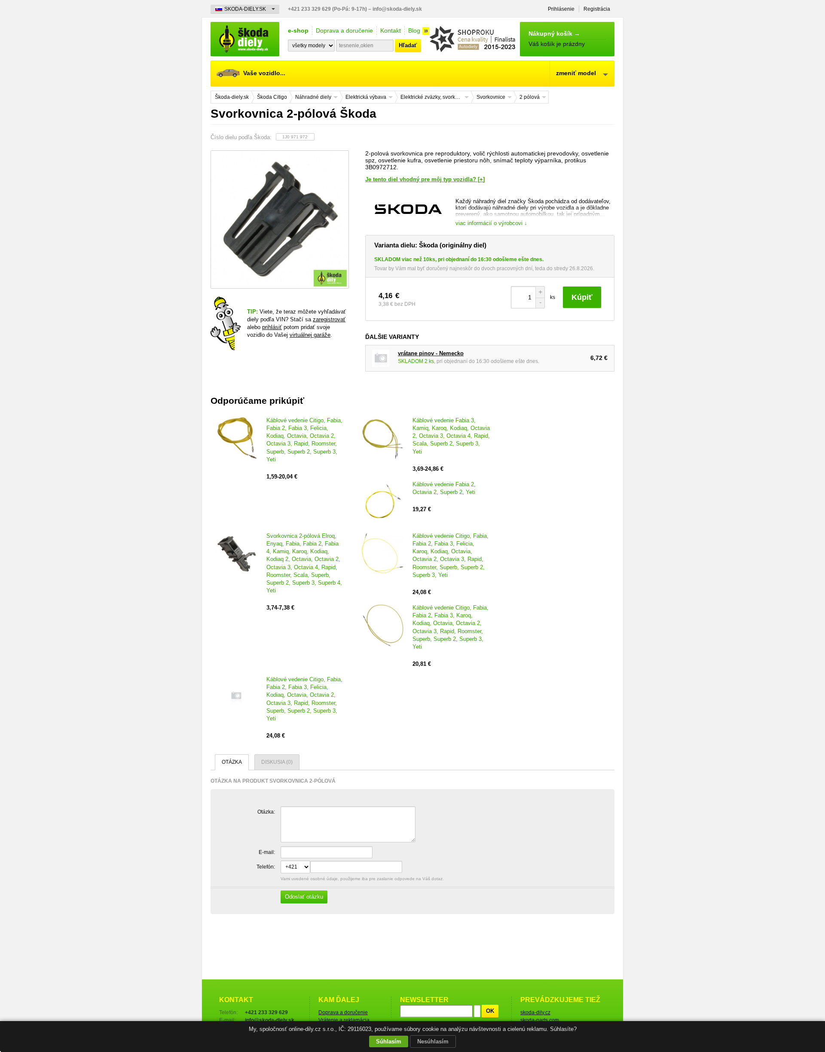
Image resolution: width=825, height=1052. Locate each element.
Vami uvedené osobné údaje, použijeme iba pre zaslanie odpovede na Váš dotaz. (361, 888)
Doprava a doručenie (344, 30)
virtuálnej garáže (310, 335)
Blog (414, 30)
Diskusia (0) (277, 762)
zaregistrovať (329, 319)
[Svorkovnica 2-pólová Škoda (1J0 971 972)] (279, 219)
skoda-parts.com (539, 1020)
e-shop (298, 30)
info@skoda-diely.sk (397, 9)
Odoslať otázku (304, 896)
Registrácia (597, 9)
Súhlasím (388, 1041)
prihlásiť (272, 327)
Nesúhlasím (433, 1041)
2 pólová (529, 97)
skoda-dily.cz (535, 1012)
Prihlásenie (561, 9)
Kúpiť (582, 297)
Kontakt (390, 30)
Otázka (232, 762)
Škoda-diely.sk (245, 39)
